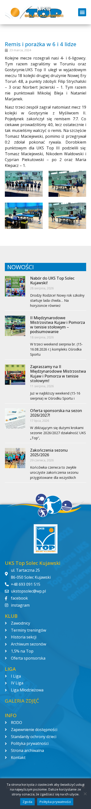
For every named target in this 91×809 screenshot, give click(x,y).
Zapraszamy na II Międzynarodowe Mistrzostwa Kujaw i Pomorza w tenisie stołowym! (58, 373)
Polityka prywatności (55, 802)
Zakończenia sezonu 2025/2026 (49, 452)
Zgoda (27, 802)
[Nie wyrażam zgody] (85, 793)
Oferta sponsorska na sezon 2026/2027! (56, 413)
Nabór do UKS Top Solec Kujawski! (52, 280)
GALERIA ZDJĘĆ (22, 700)
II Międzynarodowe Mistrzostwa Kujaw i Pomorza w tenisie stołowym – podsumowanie (57, 325)
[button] (82, 12)
